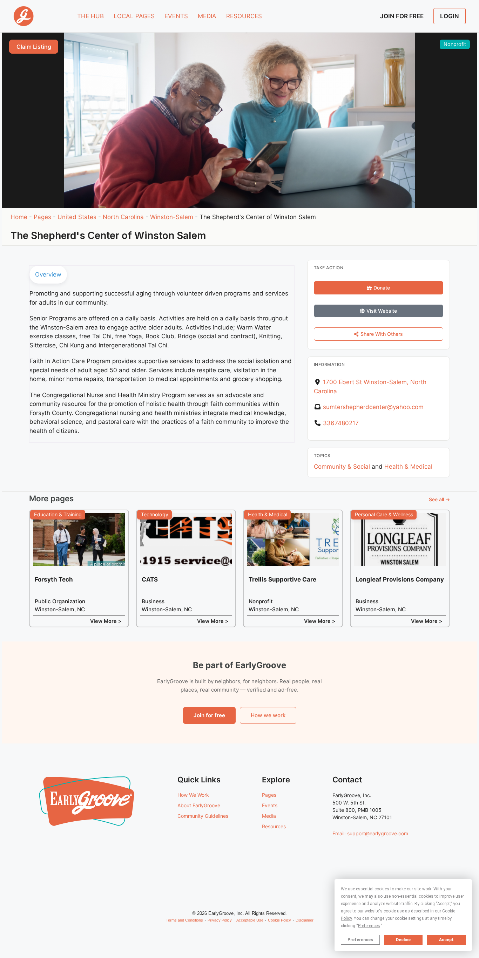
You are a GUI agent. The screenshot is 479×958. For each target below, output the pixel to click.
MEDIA (207, 16)
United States (77, 216)
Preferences (360, 939)
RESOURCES (244, 16)
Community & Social (342, 466)
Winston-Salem (171, 216)
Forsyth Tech (54, 579)
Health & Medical (408, 466)
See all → (439, 499)
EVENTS (176, 16)
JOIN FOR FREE (402, 16)
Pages (42, 216)
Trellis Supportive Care (282, 579)
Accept (446, 939)
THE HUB (90, 16)
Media (269, 816)
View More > (106, 621)
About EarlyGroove (198, 805)
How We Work (193, 795)
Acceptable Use (249, 920)
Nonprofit (455, 44)
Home (19, 216)
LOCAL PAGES (134, 16)
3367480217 (341, 423)
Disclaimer (304, 920)
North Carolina (123, 216)
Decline (403, 939)
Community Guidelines (202, 816)
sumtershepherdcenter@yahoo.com (373, 406)
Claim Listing (33, 46)
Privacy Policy (220, 920)
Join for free (209, 715)
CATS (150, 579)
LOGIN (449, 16)
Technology (154, 514)
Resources (274, 826)
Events (269, 805)
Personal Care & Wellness (384, 514)
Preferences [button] (369, 925)
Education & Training (58, 514)
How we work (268, 715)
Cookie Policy (279, 920)
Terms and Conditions (184, 920)
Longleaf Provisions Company (400, 579)
